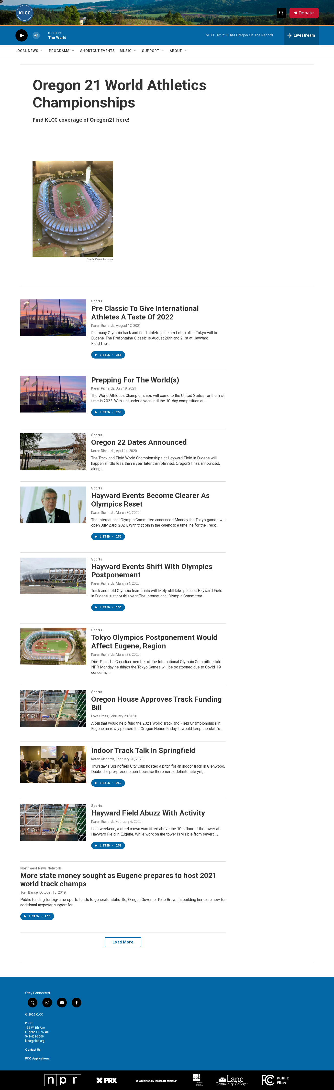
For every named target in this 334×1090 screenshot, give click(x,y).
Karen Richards (102, 326)
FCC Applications (37, 1058)
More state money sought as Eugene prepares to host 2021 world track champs (118, 879)
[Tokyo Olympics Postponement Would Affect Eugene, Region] (53, 646)
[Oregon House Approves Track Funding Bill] (53, 708)
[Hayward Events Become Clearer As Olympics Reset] (53, 505)
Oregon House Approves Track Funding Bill (156, 703)
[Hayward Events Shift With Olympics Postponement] (53, 576)
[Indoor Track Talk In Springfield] (53, 764)
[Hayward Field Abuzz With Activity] (53, 822)
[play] (21, 35)
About (176, 51)
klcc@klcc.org (35, 1041)
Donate (306, 12)
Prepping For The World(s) (135, 380)
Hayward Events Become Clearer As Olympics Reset (150, 499)
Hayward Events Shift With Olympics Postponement (151, 570)
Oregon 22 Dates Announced (139, 442)
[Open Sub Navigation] (42, 51)
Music (126, 51)
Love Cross (99, 716)
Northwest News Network (40, 868)
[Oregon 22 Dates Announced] (53, 451)
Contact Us (33, 1049)
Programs (59, 51)
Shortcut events (97, 51)
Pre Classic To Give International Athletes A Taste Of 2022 (145, 312)
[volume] (36, 35)
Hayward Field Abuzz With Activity (148, 813)
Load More (123, 942)
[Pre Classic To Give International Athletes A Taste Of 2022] (53, 317)
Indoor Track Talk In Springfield (143, 750)
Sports (96, 301)
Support (150, 51)
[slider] (44, 35)
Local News (26, 51)
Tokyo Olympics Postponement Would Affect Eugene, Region (154, 641)
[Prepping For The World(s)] (53, 394)
